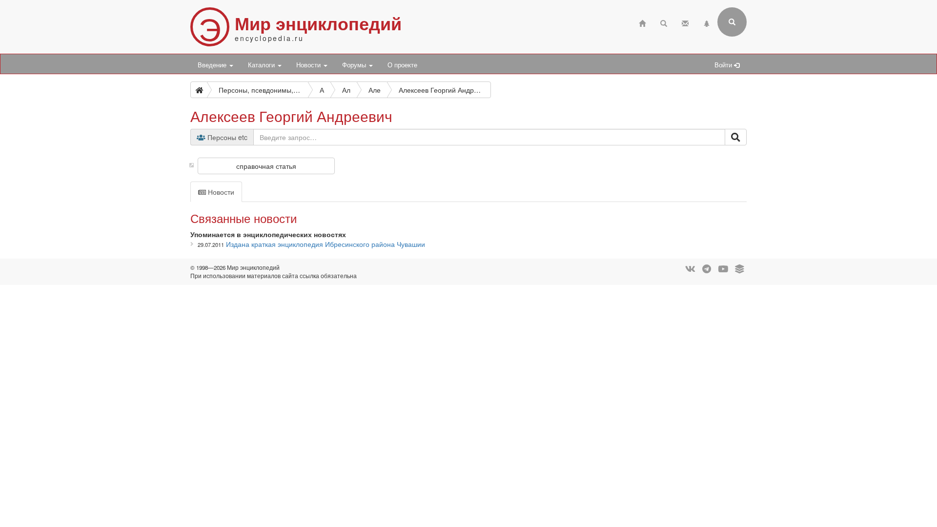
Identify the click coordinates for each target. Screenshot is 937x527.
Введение (213, 65)
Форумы (355, 65)
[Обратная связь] (685, 22)
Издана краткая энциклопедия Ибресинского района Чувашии (325, 244)
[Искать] (736, 137)
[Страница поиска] (663, 22)
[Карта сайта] (706, 22)
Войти (724, 65)
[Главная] (642, 22)
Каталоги (262, 65)
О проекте (402, 65)
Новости (309, 65)
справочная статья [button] (266, 166)
